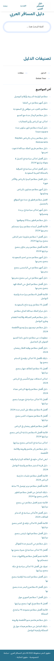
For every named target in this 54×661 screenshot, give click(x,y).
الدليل (43, 73)
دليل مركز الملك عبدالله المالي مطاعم (31, 311)
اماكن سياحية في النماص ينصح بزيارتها (30, 443)
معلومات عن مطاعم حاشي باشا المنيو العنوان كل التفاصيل (30, 340)
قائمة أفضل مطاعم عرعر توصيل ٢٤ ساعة (30, 486)
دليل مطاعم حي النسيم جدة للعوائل (31, 544)
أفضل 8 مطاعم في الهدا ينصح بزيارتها (31, 604)
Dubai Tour (41, 78)
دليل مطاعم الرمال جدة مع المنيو (32, 115)
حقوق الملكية (22, 657)
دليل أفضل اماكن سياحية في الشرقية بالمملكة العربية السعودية (32, 171)
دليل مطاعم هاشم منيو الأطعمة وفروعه (30, 620)
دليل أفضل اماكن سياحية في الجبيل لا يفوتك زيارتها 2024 (31, 161)
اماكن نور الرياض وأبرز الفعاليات (33, 122)
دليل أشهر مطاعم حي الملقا (35, 103)
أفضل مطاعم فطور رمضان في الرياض (31, 426)
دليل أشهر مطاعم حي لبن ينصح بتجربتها (30, 278)
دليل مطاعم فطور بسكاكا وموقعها (32, 220)
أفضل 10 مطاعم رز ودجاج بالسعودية (31, 305)
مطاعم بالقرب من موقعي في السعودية (30, 109)
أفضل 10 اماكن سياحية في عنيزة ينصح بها (29, 550)
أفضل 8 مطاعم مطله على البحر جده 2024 (29, 410)
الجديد (23, 6)
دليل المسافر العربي (18, 653)
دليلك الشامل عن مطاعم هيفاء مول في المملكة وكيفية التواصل (30, 629)
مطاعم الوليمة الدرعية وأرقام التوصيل (31, 97)
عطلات (21, 73)
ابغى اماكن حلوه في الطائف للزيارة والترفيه (29, 459)
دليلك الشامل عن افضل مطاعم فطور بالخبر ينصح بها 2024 (31, 495)
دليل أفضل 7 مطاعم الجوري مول (33, 597)
